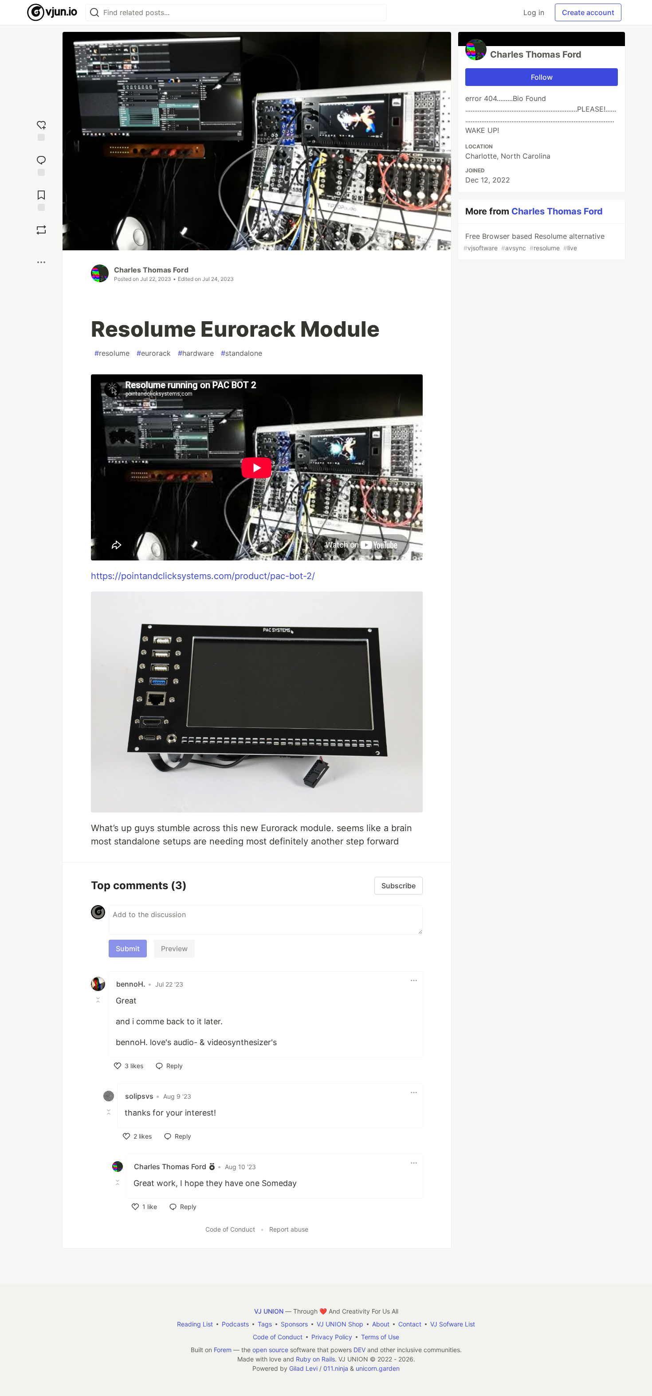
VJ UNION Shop (340, 1324)
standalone (241, 353)
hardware (196, 353)
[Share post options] (41, 262)
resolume (112, 353)
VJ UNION (268, 1311)
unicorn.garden (378, 1368)
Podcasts (235, 1324)
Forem (223, 1349)
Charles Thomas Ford (151, 269)
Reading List (195, 1324)
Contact (409, 1324)
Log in (533, 12)
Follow (542, 77)
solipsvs (139, 1096)
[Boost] (41, 230)
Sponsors (294, 1324)
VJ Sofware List (452, 1324)
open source (270, 1349)
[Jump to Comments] (41, 165)
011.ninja (335, 1368)
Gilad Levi (303, 1368)
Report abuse (288, 1229)
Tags (265, 1324)
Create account (588, 12)
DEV (359, 1349)
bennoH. (130, 984)
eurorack (154, 353)
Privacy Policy (331, 1337)
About (380, 1324)
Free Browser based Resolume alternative (534, 242)
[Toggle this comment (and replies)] (99, 1000)
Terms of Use (380, 1337)
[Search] (94, 12)
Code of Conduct (230, 1229)
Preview (174, 948)
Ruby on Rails (315, 1359)
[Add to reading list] (41, 200)
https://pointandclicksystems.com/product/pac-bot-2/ (203, 576)
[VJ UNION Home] (52, 12)
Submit (128, 948)
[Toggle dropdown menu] (414, 980)
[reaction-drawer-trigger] (41, 130)
